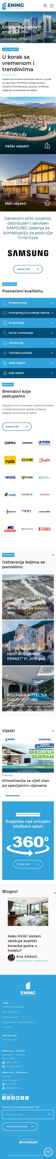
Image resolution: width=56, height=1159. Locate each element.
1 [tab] (13, 795)
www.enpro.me (9, 1039)
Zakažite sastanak (16, 1126)
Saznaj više (23, 269)
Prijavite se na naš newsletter (20, 1107)
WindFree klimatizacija (13, 1007)
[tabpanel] (28, 763)
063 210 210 (11, 1084)
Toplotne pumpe (10, 1017)
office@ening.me (13, 1066)
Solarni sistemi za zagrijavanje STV (18, 1022)
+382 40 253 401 (13, 1062)
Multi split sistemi (10, 1012)
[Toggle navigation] (52, 5)
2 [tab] (28, 795)
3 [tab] (43, 795)
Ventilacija (7, 1027)
